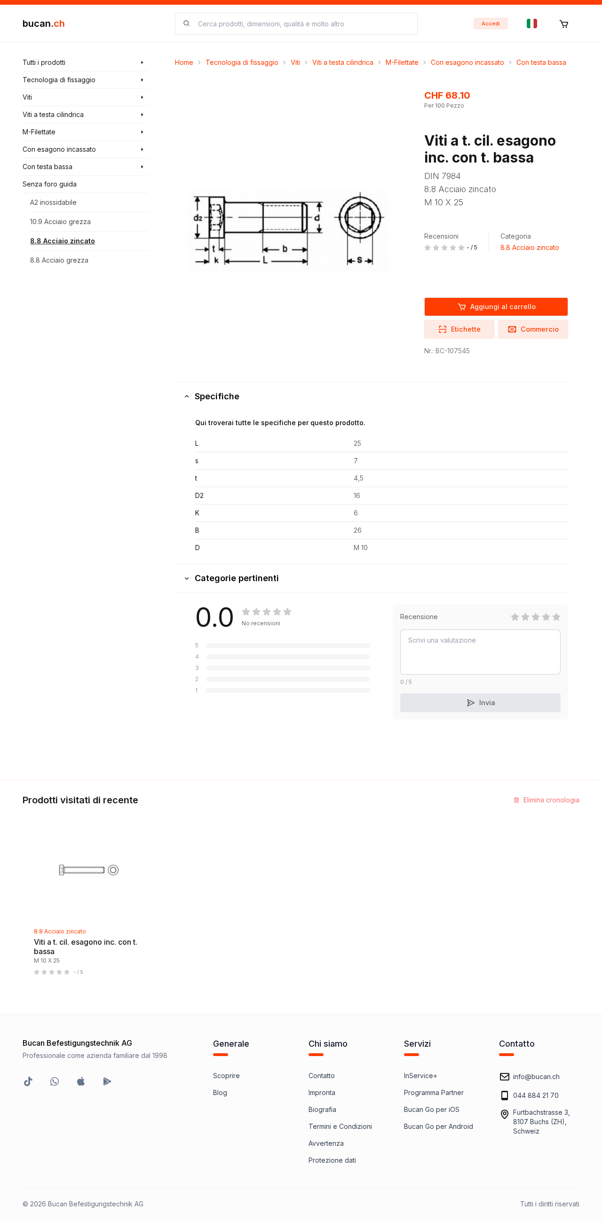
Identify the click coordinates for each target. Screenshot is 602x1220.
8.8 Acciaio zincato (62, 241)
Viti (295, 62)
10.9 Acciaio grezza (60, 221)
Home (184, 62)
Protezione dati (332, 1160)
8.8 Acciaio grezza (59, 260)
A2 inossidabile (53, 202)
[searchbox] (302, 23)
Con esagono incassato (467, 62)
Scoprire (226, 1076)
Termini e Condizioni (340, 1126)
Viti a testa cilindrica (342, 62)
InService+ (420, 1076)
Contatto (322, 1076)
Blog (220, 1092)
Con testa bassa (541, 62)
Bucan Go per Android (438, 1126)
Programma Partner (434, 1092)
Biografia (322, 1109)
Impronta (322, 1092)
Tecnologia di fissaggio (242, 62)
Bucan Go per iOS (431, 1109)
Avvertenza (326, 1143)
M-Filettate (402, 62)
